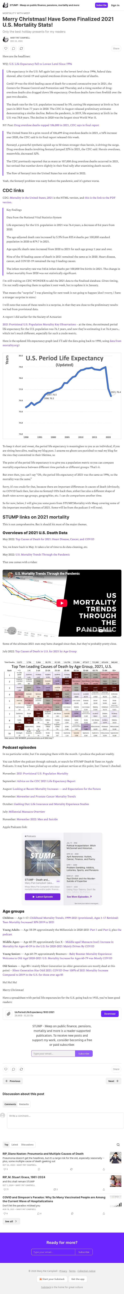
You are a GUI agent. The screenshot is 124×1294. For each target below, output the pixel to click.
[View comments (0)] (13, 48)
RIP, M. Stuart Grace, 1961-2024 (24, 1177)
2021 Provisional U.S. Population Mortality (42, 774)
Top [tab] (6, 1144)
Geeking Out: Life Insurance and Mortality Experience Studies (51, 804)
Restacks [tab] (24, 1104)
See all (9, 1221)
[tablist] (17, 1104)
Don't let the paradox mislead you (21, 1205)
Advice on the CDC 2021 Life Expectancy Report (46, 781)
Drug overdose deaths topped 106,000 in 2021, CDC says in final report (56, 125)
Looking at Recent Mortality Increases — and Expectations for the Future (57, 789)
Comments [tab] (10, 1104)
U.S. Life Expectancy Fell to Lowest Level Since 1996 (40, 64)
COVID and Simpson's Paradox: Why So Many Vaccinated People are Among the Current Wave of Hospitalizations (54, 1199)
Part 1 (93, 930)
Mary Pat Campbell (20, 38)
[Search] (118, 1144)
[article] (62, 1161)
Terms (72, 1271)
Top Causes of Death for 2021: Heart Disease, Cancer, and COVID (55, 539)
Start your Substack (53, 1279)
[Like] (6, 48)
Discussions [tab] (27, 1144)
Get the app (77, 1279)
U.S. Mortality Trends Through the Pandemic (43, 555)
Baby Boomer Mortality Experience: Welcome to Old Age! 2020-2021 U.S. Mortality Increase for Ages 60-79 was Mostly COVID (57, 956)
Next (111, 1081)
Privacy (63, 1271)
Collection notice (86, 1271)
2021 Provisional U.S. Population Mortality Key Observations (39, 324)
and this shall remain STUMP (19, 1181)
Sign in (115, 5)
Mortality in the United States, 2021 (31, 198)
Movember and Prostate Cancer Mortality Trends (46, 796)
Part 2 (106, 930)
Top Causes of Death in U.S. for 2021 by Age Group (46, 651)
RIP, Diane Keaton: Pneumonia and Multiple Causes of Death (43, 1153)
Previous (15, 1081)
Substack (46, 1287)
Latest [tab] (14, 1144)
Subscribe (101, 5)
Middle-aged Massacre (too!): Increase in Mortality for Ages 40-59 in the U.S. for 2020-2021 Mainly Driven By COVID (58, 944)
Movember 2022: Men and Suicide (37, 819)
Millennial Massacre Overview (27, 812)
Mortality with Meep (16, 13)
